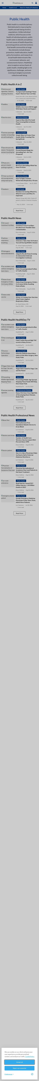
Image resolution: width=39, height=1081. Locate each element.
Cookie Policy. (29, 1056)
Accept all (19, 1062)
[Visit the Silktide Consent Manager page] (32, 1074)
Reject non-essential (19, 1068)
